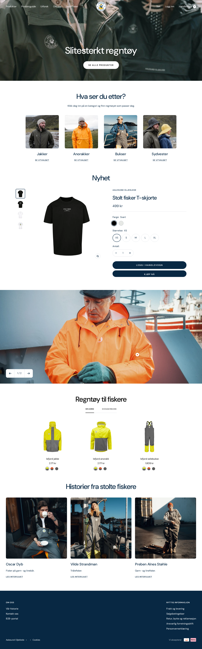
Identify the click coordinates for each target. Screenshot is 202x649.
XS (116, 237)
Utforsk (44, 6)
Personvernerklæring (177, 628)
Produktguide (28, 6)
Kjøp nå (149, 274)
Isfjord (89, 409)
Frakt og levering (175, 608)
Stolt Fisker (72, 6)
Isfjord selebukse (149, 458)
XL (154, 237)
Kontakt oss (12, 613)
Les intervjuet (14, 576)
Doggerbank (109, 409)
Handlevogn (187, 6)
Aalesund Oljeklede (124, 190)
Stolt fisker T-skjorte (135, 197)
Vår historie (12, 608)
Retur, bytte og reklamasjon (181, 618)
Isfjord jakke (52, 458)
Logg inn (169, 6)
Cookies (36, 639)
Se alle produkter (101, 65)
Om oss (57, 6)
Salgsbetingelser (175, 613)
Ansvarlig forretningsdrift (179, 623)
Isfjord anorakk (101, 458)
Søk (158, 6)
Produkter (11, 6)
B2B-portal (12, 618)
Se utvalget (42, 160)
